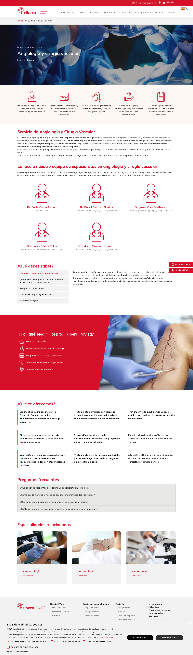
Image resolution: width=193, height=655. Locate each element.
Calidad (56, 615)
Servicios (80, 12)
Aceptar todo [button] (140, 637)
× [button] (190, 623)
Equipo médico (111, 12)
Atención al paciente (128, 615)
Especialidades (92, 608)
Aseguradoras (124, 608)
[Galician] (187, 8)
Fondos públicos (156, 613)
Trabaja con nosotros (159, 610)
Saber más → (29, 575)
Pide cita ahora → (25, 60)
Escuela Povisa (92, 615)
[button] (64, 651)
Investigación (141, 12)
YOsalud (121, 612)
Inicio (20, 20)
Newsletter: (146, 3)
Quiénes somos (59, 608)
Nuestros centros (60, 612)
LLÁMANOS (181, 270)
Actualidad (154, 607)
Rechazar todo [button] (169, 637)
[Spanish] (183, 8)
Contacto (170, 12)
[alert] (96, 637)
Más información (106, 637)
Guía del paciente (126, 619)
